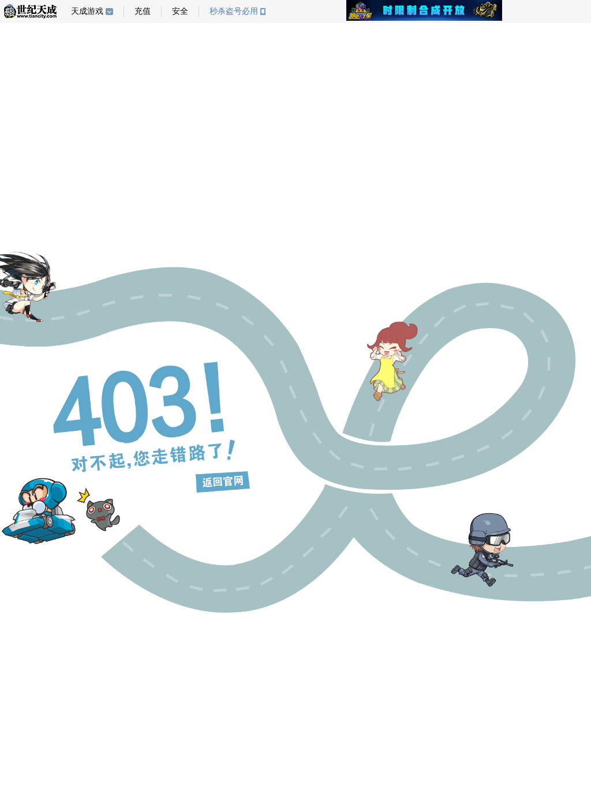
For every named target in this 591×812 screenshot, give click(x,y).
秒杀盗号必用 (234, 11)
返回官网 (223, 481)
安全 (180, 11)
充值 (142, 11)
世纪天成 (30, 11)
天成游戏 (87, 11)
